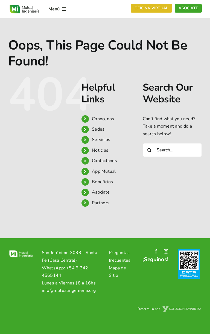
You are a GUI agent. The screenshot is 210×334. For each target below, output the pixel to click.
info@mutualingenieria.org (69, 290)
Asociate (101, 192)
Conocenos (103, 119)
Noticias (100, 150)
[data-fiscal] (189, 251)
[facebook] (156, 251)
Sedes (98, 129)
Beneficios (102, 182)
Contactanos (104, 161)
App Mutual (104, 171)
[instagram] (166, 251)
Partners (100, 203)
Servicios (101, 140)
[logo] (24, 5)
